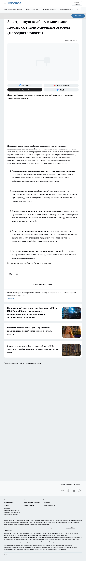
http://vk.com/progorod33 (12, 537)
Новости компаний (49, 505)
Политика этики (9, 502)
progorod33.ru (70, 528)
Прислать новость (76, 3)
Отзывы (6, 505)
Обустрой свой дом (49, 9)
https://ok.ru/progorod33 (29, 537)
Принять (78, 16)
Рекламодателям (32, 9)
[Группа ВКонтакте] (24, 85)
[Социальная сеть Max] (61, 89)
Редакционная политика (51, 500)
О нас (25, 500)
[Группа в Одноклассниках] (68, 490)
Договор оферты (29, 505)
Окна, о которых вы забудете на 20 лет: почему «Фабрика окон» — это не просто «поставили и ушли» (41, 295)
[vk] (10, 274)
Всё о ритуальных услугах (13, 9)
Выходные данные (9, 500)
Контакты (46, 502)
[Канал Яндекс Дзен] (24, 89)
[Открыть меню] (4, 3)
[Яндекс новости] (61, 85)
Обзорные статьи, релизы (32, 502)
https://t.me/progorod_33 (46, 537)
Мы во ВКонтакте (66, 9)
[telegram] (17, 274)
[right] (83, 10)
